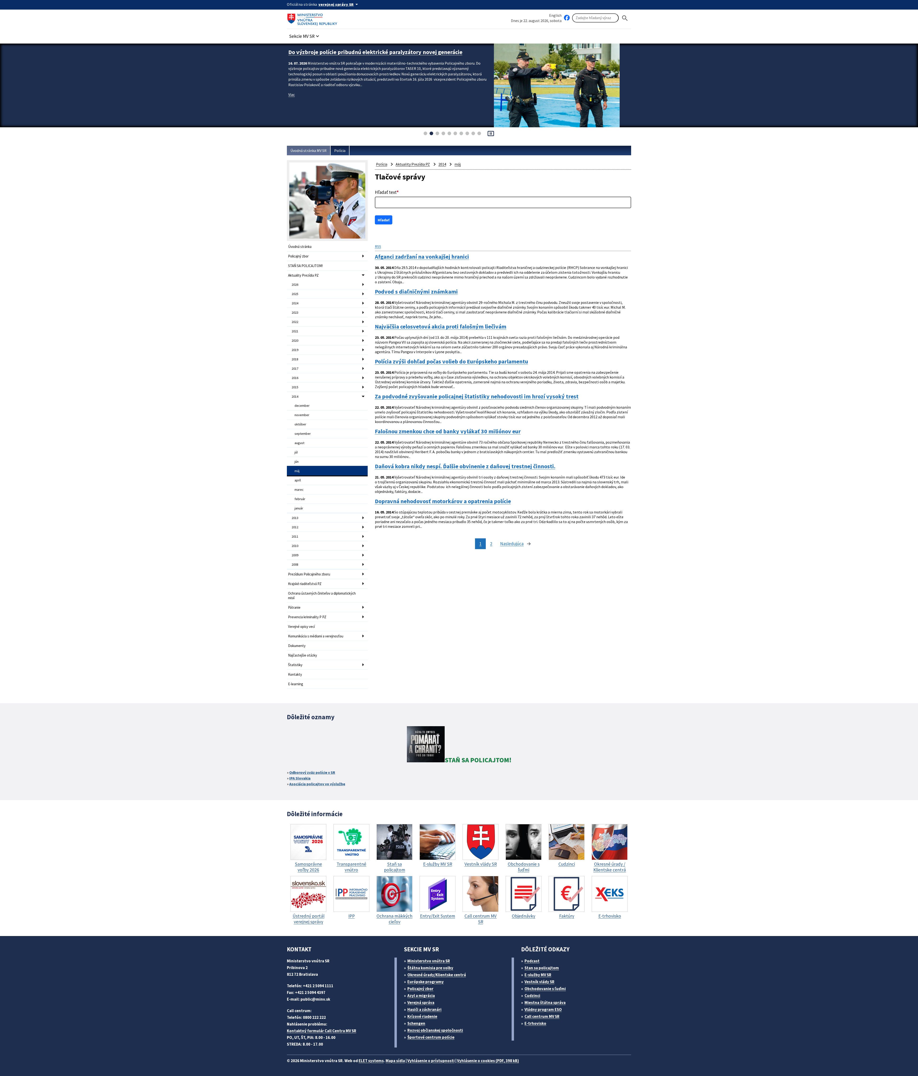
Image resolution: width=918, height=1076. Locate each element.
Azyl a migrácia (421, 995)
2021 (295, 331)
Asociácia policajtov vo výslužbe (317, 783)
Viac (291, 102)
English (555, 15)
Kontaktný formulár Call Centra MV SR (321, 1030)
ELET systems (371, 1060)
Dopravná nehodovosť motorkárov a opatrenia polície (443, 501)
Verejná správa (420, 1002)
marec (299, 489)
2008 (295, 564)
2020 (295, 340)
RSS (378, 246)
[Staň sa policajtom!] (426, 745)
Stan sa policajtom (542, 967)
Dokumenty (297, 645)
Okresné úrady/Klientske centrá (436, 974)
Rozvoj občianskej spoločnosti (435, 1030)
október (300, 424)
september (303, 433)
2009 (295, 555)
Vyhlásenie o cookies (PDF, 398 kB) (488, 1060)
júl (296, 452)
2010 (295, 546)
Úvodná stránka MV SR (308, 150)
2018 (295, 359)
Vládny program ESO (543, 1009)
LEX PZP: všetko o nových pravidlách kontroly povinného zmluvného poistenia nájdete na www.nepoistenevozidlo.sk (387, 55)
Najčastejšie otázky (302, 655)
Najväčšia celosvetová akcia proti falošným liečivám (440, 326)
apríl (298, 480)
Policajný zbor (298, 256)
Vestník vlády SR (539, 981)
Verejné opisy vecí (301, 626)
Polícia (339, 150)
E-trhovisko (535, 1023)
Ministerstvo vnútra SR (428, 961)
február (300, 499)
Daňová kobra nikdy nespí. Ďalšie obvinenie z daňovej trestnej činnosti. (465, 466)
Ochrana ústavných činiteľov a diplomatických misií (322, 595)
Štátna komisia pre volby (430, 967)
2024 (295, 303)
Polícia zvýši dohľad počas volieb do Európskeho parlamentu (451, 361)
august (299, 443)
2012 (295, 527)
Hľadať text (387, 192)
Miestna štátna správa (545, 1002)
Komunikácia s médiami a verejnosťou (315, 636)
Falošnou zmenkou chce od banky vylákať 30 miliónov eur (448, 431)
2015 (295, 387)
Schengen (416, 1023)
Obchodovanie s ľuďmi (545, 988)
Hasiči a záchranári (424, 1009)
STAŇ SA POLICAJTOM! (305, 265)
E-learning (295, 684)
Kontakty (295, 674)
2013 (295, 518)
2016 (295, 378)
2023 (295, 312)
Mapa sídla (395, 1060)
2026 (295, 284)
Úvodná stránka (299, 246)
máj (297, 471)
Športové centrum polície (430, 1037)
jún (297, 461)
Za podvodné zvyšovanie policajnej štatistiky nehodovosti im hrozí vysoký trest (477, 396)
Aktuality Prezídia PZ (303, 275)
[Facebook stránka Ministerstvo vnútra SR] (567, 18)
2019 (295, 350)
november (302, 415)
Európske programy (425, 981)
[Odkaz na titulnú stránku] (313, 18)
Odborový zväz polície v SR (312, 772)
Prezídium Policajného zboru (309, 574)
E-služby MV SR (538, 974)
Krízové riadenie (422, 1016)
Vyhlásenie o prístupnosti (431, 1060)
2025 (295, 294)
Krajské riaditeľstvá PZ (305, 583)
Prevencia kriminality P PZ (307, 617)
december (302, 405)
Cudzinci (532, 995)
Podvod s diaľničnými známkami (416, 291)
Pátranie (294, 607)
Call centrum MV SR (542, 1016)
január (299, 508)
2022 (295, 322)
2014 (295, 396)
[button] (304, 34)
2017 (295, 368)
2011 (295, 536)
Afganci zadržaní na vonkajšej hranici (422, 256)
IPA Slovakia (300, 778)
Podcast (532, 961)
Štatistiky (295, 665)
